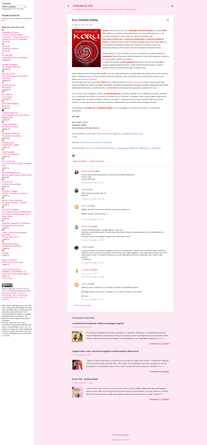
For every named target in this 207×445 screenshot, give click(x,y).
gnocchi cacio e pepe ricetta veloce (17, 175)
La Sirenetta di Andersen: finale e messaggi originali (98, 323)
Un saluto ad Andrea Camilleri (14, 202)
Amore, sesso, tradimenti (12, 200)
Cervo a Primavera (9, 260)
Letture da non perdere (11, 184)
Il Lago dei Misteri (9, 124)
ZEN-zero (6, 46)
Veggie (84, 247)
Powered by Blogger (120, 435)
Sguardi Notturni (8, 85)
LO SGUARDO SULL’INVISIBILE (15, 58)
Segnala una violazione (120, 440)
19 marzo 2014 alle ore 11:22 (93, 219)
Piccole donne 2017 (10, 237)
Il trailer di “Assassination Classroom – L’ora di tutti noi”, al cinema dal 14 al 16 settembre (15, 37)
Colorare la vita (83, 5)
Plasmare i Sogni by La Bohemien (16, 223)
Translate (20, 9)
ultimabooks (127, 134)
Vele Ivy (85, 206)
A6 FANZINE (7, 55)
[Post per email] (73, 156)
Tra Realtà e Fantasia (10, 133)
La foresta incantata (10, 209)
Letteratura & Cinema (10, 32)
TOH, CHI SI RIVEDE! (10, 154)
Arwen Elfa (86, 226)
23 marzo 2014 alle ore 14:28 (93, 277)
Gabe (84, 190)
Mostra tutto (7, 278)
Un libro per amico (97, 161)
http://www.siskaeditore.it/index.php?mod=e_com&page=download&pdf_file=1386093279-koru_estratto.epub (123, 148)
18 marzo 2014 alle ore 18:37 (93, 183)
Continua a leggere (159, 344)
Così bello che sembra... (12, 136)
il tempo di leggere (10, 64)
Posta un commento (82, 305)
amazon (135, 134)
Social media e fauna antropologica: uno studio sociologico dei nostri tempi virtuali (17, 214)
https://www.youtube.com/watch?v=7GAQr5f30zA (96, 142)
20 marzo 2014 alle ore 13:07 (93, 240)
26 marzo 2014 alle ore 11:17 (93, 300)
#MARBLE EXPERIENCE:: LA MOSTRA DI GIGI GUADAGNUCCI (15, 272)
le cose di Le (7, 182)
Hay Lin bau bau (8, 161)
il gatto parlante (8, 152)
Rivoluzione (7, 87)
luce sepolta (7, 94)
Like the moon (133, 82)
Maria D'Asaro (87, 171)
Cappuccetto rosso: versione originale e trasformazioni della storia (105, 351)
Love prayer (7, 97)
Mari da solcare (8, 74)
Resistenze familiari (10, 127)
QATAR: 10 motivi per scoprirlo (14, 193)
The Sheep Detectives (11, 67)
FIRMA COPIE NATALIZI (12, 246)
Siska (110, 82)
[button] (167, 20)
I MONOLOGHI (8, 143)
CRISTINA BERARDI (10, 104)
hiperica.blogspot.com (11, 173)
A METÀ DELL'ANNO (10, 145)
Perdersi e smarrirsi (10, 48)
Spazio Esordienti (89, 79)
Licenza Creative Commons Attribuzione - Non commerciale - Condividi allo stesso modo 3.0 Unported (15, 296)
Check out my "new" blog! (12, 262)
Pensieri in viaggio (9, 191)
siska (140, 134)
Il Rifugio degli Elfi (9, 113)
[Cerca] (172, 6)
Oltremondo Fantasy (10, 244)
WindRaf (5, 253)
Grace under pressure (11, 269)
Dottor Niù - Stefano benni (85, 379)
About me (6, 106)
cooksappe (86, 270)
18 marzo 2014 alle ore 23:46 (93, 199)
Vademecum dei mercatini (13, 225)
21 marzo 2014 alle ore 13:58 (93, 263)
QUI (3, 20)
